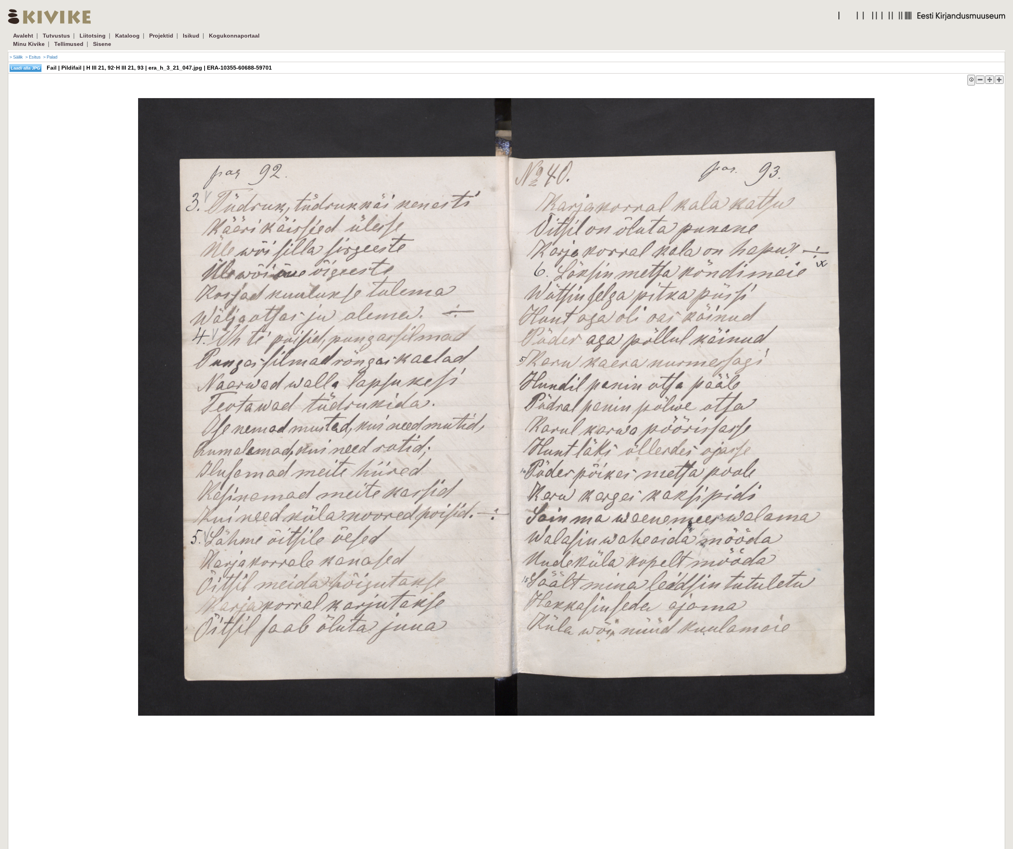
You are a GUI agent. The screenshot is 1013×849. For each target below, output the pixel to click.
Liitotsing (93, 35)
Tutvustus (56, 35)
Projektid (161, 35)
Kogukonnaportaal (234, 35)
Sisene (102, 44)
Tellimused (68, 44)
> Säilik (16, 57)
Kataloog (127, 35)
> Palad (50, 57)
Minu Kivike (29, 44)
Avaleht (23, 35)
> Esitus (33, 57)
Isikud (191, 35)
